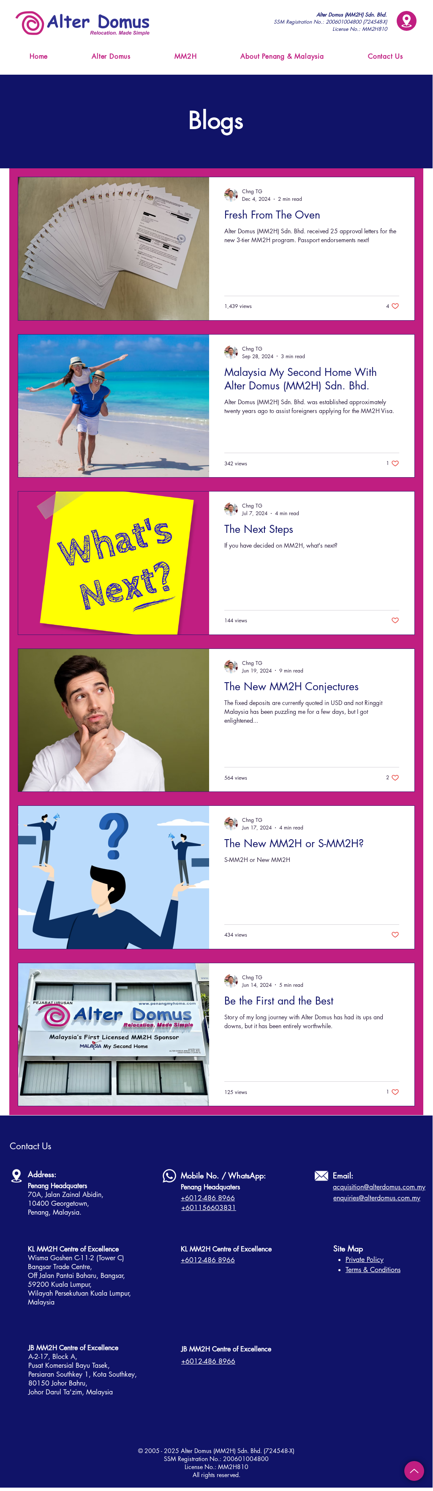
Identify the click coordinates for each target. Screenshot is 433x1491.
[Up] (414, 1471)
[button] (407, 21)
